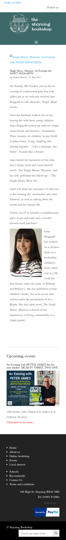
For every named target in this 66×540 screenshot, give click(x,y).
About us (14, 452)
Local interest (17, 464)
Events (13, 460)
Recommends (17, 476)
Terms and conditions (21, 484)
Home (12, 447)
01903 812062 (12, 3)
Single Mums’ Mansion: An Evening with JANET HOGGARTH (31, 72)
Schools (14, 471)
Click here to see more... (21, 422)
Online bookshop (19, 456)
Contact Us (15, 480)
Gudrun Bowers (20, 77)
